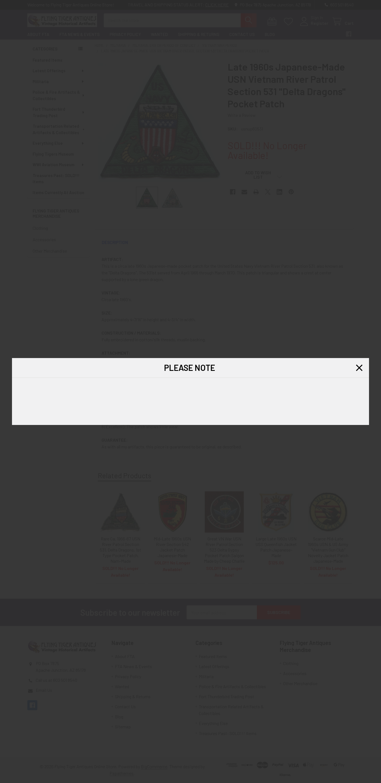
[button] (359, 367)
